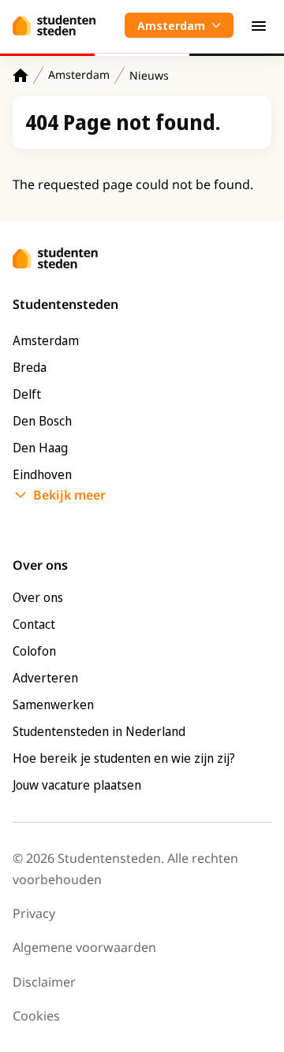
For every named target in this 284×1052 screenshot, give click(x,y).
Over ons (38, 597)
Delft (27, 394)
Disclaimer (44, 982)
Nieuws (149, 75)
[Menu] (258, 25)
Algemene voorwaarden (84, 947)
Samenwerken (53, 704)
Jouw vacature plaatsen (77, 785)
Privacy (34, 913)
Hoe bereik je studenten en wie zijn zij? (124, 758)
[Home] (20, 75)
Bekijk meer (69, 495)
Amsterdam (79, 74)
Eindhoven (42, 474)
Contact (34, 624)
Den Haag (40, 447)
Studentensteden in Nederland (99, 731)
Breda (30, 367)
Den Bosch (42, 420)
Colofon (34, 651)
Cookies (36, 1015)
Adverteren (45, 677)
